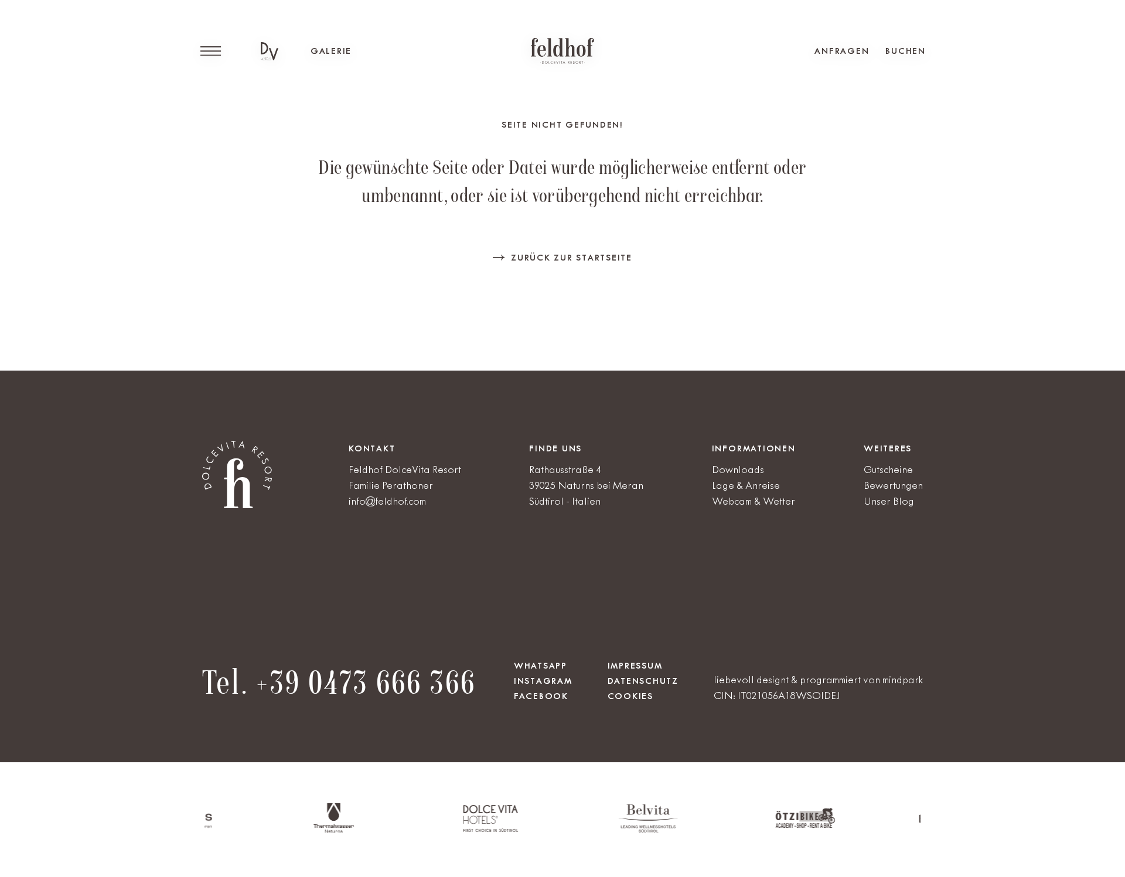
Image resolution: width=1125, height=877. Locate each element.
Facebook (541, 696)
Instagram (543, 681)
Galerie (331, 51)
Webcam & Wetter (753, 501)
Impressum (635, 665)
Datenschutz (643, 681)
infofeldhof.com (387, 501)
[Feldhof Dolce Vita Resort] (562, 51)
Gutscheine (888, 469)
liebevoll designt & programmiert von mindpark (818, 679)
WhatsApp (540, 665)
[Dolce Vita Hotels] (269, 51)
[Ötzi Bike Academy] (775, 826)
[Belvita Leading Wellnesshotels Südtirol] (617, 830)
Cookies (630, 696)
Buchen (905, 51)
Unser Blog (889, 501)
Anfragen (841, 51)
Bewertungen (893, 485)
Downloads (738, 469)
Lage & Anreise (746, 485)
